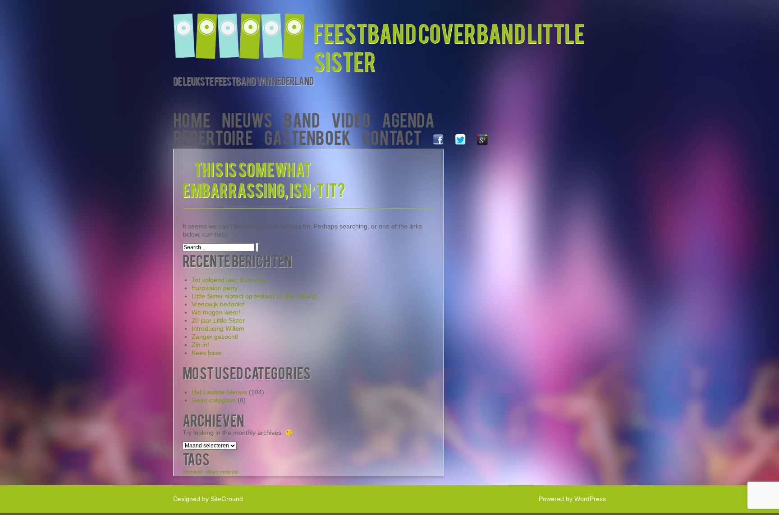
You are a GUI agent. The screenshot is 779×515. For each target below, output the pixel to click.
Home (192, 119)
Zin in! (200, 344)
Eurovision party (215, 288)
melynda (229, 471)
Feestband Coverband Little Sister (449, 46)
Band (302, 119)
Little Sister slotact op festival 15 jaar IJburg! (254, 296)
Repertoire (213, 136)
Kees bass (206, 352)
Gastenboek (307, 136)
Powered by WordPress (572, 498)
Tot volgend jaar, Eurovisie (229, 279)
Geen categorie (214, 400)
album (211, 471)
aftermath (193, 471)
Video (351, 119)
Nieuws (247, 119)
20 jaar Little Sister (218, 320)
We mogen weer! (216, 312)
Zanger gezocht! (215, 336)
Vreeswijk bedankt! (218, 304)
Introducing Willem (218, 328)
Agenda (408, 119)
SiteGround (227, 498)
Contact (392, 136)
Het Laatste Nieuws (219, 392)
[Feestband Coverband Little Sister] (243, 30)
